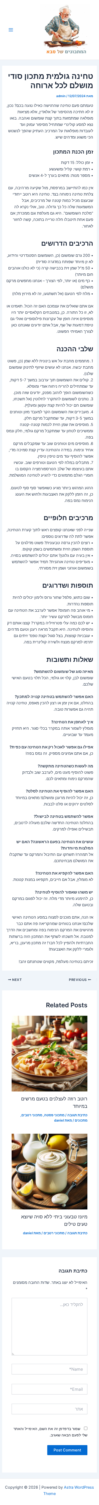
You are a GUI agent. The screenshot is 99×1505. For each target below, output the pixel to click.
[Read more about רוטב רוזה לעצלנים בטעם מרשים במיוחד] (49, 1053)
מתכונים (81, 1120)
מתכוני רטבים (31, 1115)
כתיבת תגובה (77, 1115)
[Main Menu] (10, 29)
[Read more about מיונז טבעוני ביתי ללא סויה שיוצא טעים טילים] (49, 1171)
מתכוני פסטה (54, 1115)
